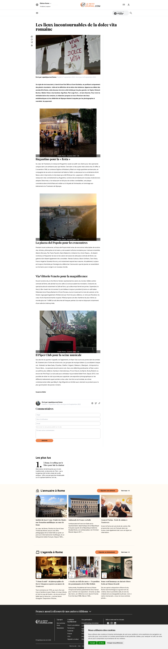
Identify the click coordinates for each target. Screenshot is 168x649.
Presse (69, 634)
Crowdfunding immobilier (90, 623)
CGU (68, 636)
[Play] (126, 13)
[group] (126, 13)
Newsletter (60, 628)
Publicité (70, 631)
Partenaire (70, 628)
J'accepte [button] (92, 643)
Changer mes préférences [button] (115, 643)
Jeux (83, 636)
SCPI (83, 626)
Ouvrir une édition (73, 625)
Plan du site (73, 646)
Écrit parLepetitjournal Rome (46, 77)
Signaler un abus (73, 639)
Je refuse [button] (101, 643)
